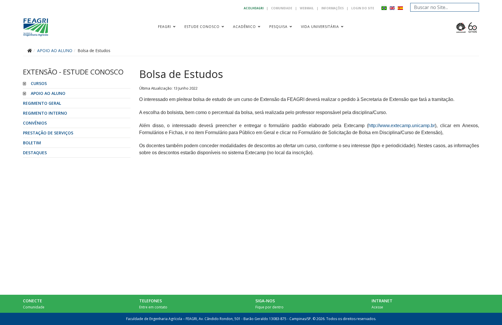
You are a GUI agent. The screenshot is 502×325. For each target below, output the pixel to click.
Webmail (307, 8)
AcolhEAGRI (253, 8)
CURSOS (39, 83)
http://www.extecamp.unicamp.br (401, 125)
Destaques (35, 152)
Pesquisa (278, 26)
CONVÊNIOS (35, 123)
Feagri (164, 26)
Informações (332, 8)
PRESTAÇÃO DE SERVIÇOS (48, 133)
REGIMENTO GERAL (42, 103)
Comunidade (281, 8)
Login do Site (362, 8)
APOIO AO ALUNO (48, 93)
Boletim (32, 142)
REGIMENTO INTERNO (45, 113)
